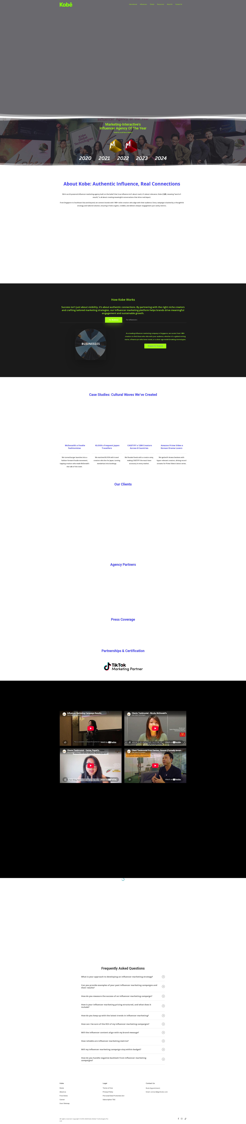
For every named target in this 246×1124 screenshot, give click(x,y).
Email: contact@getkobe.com (157, 1092)
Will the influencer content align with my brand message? (110, 1032)
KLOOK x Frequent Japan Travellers (107, 446)
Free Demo (64, 1096)
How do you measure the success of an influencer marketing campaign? (116, 996)
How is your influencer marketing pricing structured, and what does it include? (116, 1005)
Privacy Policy (108, 1092)
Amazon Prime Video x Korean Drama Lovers (172, 446)
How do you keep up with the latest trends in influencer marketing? (115, 1015)
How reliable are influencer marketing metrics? (105, 1041)
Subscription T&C (109, 1100)
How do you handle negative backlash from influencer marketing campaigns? (113, 1059)
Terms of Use (108, 1088)
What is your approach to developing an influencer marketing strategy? (117, 976)
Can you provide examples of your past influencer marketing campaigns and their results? (119, 986)
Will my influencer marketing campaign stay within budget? (111, 1049)
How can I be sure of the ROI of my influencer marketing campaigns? (115, 1024)
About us (63, 1092)
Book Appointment (153, 1088)
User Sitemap (64, 1103)
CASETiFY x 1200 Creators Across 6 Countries (139, 446)
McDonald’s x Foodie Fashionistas (75, 446)
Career (62, 1100)
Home (62, 1088)
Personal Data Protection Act (113, 1096)
